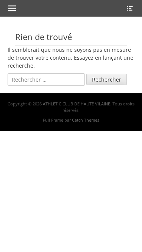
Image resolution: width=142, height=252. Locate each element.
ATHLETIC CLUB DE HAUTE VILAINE (76, 104)
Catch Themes (85, 120)
